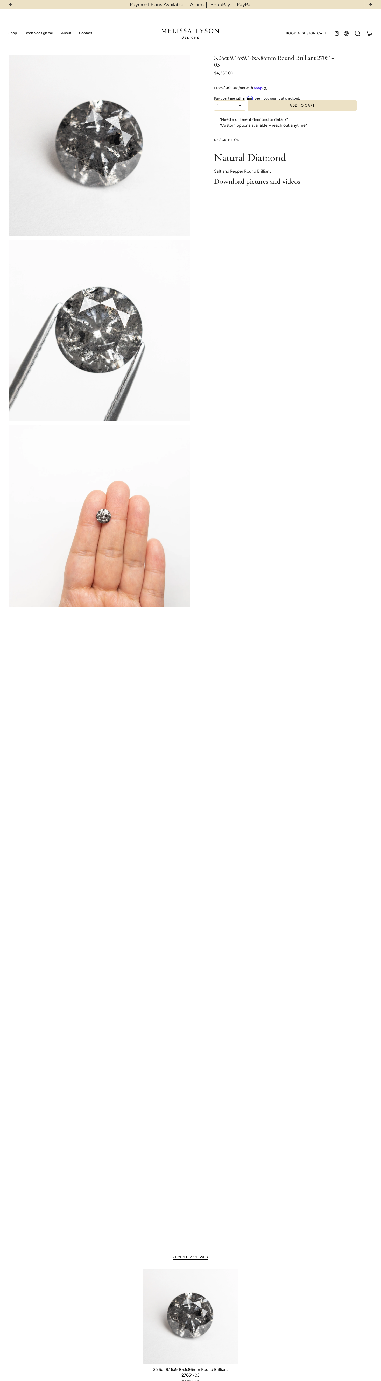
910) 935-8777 (204, 5)
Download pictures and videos (257, 181)
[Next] (370, 4)
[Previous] (10, 4)
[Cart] (370, 33)
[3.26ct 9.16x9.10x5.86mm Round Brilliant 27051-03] (190, 1316)
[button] (12, 33)
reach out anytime (289, 125)
